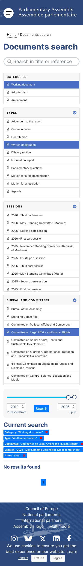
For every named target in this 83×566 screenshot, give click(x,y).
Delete (45, 432)
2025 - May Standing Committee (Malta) (37, 273)
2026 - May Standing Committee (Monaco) (38, 223)
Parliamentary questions (26, 168)
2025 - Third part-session (27, 266)
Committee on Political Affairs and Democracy (41, 324)
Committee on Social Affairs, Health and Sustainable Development (36, 342)
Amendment (19, 100)
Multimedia (59, 526)
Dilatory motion (21, 152)
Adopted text (19, 92)
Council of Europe (41, 508)
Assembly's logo (28, 526)
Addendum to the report (26, 121)
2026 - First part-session (26, 238)
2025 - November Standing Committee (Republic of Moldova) (42, 248)
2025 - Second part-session (29, 281)
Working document (23, 84)
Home (12, 34)
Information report (22, 160)
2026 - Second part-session (29, 230)
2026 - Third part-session (27, 215)
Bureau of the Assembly (26, 309)
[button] (75, 113)
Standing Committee (24, 316)
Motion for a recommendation (30, 175)
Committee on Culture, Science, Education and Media (41, 377)
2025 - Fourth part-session (28, 258)
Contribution (19, 137)
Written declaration (23, 144)
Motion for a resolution (25, 183)
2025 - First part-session (26, 289)
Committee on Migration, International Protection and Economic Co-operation (42, 354)
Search (41, 408)
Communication (21, 129)
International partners (42, 520)
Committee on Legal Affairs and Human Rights (40, 332)
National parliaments (41, 514)
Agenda (16, 191)
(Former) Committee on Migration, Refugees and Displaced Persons (42, 366)
